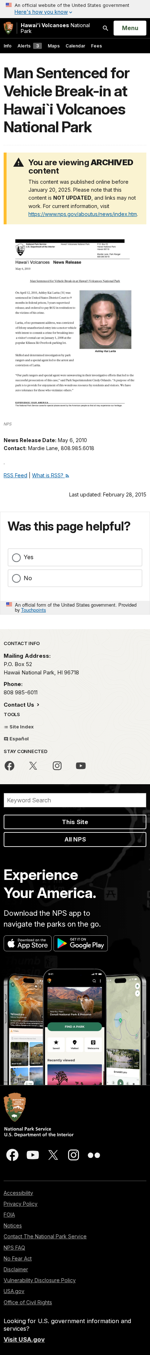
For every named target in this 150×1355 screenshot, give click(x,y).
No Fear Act (18, 1258)
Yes (28, 557)
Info (8, 46)
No (28, 578)
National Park (55, 28)
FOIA (9, 1214)
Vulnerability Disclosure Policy (40, 1280)
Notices (13, 1225)
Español (18, 738)
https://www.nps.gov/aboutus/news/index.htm (82, 214)
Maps (54, 46)
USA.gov (14, 1291)
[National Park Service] (8, 28)
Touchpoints (33, 609)
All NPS (75, 839)
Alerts (28, 46)
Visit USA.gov (24, 1339)
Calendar (75, 46)
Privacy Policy (21, 1204)
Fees (96, 46)
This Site (75, 822)
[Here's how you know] (75, 9)
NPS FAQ (14, 1247)
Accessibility (18, 1193)
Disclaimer (16, 1269)
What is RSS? (48, 475)
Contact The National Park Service (45, 1236)
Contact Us (20, 704)
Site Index (21, 727)
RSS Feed (15, 475)
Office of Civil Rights (28, 1302)
